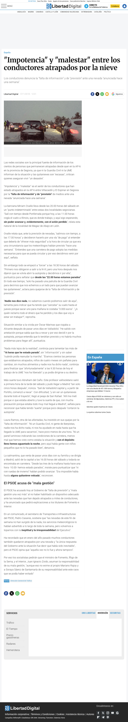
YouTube (112, 713)
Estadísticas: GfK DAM (29, 718)
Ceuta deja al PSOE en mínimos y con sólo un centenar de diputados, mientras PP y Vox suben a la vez (105, 399)
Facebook (98, 713)
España (7, 52)
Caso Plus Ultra (42, 1)
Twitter (103, 713)
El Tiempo (11, 628)
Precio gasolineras (12, 636)
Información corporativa (17, 714)
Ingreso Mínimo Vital (93, 1)
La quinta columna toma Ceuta (99, 412)
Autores (90, 714)
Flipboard (98, 717)
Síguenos (119, 94)
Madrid (31, 12)
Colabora (115, 6)
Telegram (103, 717)
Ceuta (50, 1)
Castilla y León (52, 12)
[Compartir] (92, 94)
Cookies (60, 714)
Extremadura (86, 12)
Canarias (39, 12)
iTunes (108, 717)
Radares (11, 643)
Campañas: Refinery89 (13, 718)
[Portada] (64, 6)
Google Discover (117, 713)
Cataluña (98, 12)
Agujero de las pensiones (61, 1)
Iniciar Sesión (124, 6)
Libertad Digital (50, 708)
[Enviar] (102, 94)
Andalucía (21, 12)
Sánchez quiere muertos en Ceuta (99, 407)
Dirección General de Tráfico (21, 581)
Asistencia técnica (75, 714)
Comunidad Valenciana (69, 12)
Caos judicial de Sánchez (78, 1)
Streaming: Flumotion (45, 718)
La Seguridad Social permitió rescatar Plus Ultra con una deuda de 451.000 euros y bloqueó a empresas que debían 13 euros (105, 388)
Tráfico (10, 622)
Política (107, 12)
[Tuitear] (97, 94)
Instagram (108, 713)
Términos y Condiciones (42, 714)
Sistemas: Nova (59, 718)
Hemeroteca (13, 650)
